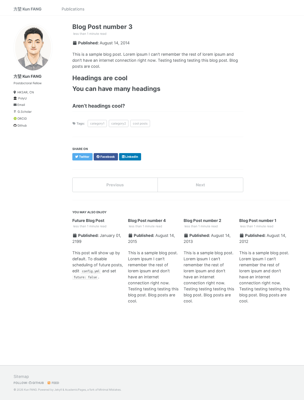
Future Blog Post (88, 220)
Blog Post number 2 (202, 220)
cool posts (140, 123)
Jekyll (58, 389)
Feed (55, 383)
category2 (118, 123)
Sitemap (21, 376)
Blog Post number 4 (147, 220)
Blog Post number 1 (257, 220)
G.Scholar (25, 111)
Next (200, 185)
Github (22, 125)
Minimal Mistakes (109, 389)
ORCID (22, 118)
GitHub (38, 383)
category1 (97, 123)
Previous (115, 185)
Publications (73, 9)
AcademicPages (75, 389)
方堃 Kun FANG (28, 9)
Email (21, 105)
